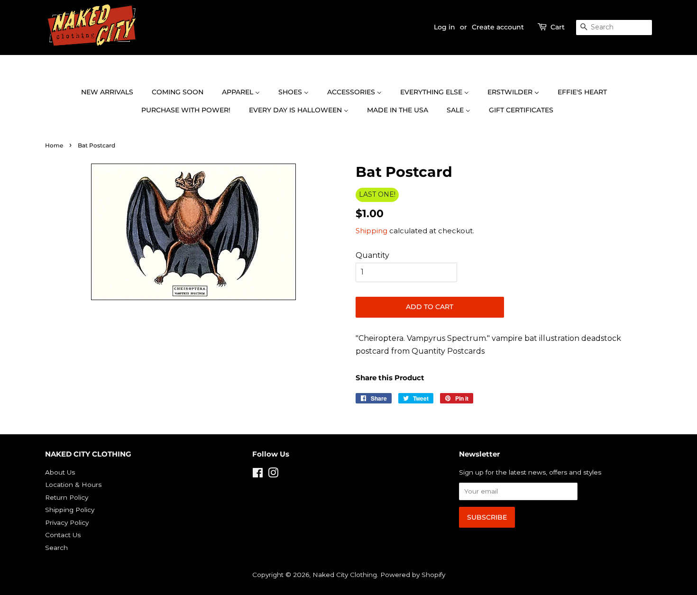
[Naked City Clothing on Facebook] (257, 474)
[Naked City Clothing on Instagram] (273, 474)
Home (54, 145)
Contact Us (63, 535)
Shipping (371, 230)
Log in (444, 27)
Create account (498, 27)
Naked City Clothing (344, 574)
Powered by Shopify (412, 574)
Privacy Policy (67, 522)
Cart (557, 27)
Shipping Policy (69, 509)
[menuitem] (112, 92)
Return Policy (66, 497)
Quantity (372, 255)
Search (56, 547)
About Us (60, 472)
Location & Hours (73, 484)
